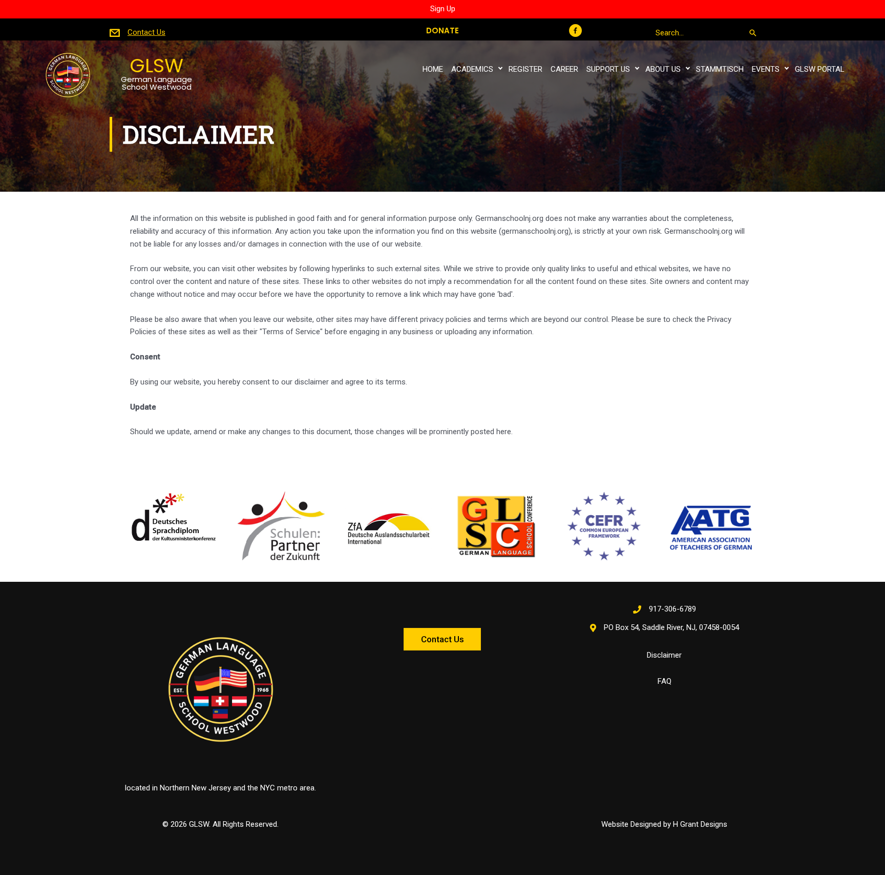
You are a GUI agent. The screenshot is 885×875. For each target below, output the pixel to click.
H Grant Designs (700, 824)
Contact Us (146, 32)
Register (525, 69)
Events (765, 69)
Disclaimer (664, 655)
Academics (472, 69)
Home (433, 69)
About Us (663, 69)
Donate (442, 30)
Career (564, 69)
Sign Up (442, 8)
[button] (576, 30)
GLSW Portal (820, 69)
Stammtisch (720, 69)
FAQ (664, 681)
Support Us (608, 69)
